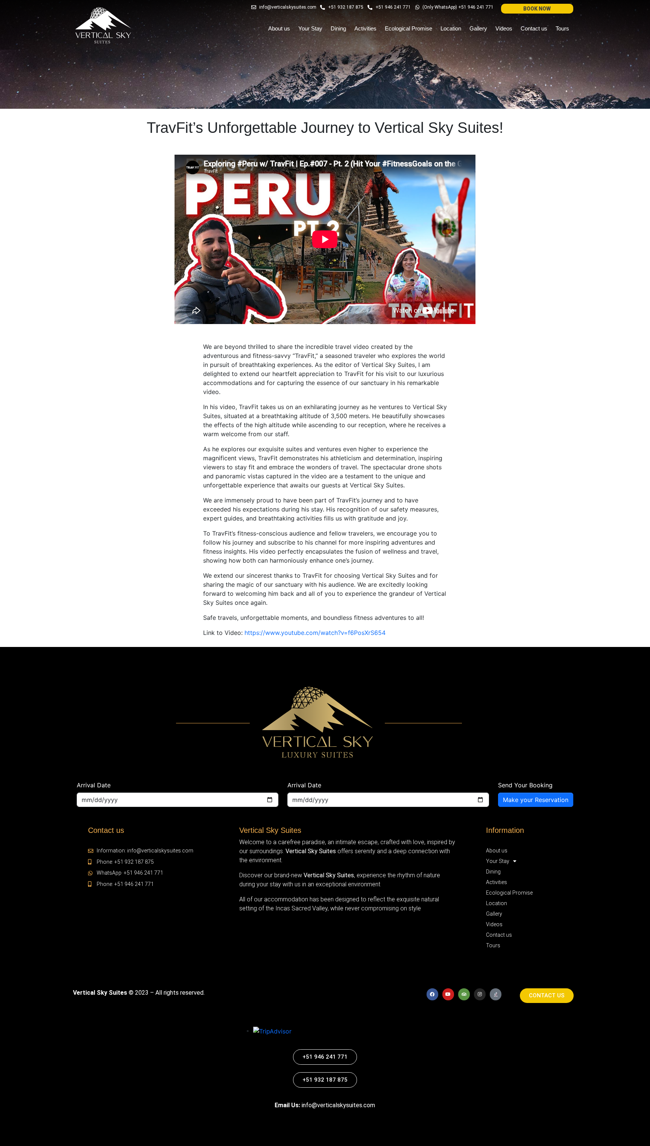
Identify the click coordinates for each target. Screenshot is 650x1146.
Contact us (534, 28)
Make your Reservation (535, 800)
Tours (562, 28)
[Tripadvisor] (464, 994)
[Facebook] (432, 994)
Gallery (478, 28)
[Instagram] (480, 994)
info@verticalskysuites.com (338, 1105)
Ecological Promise (408, 28)
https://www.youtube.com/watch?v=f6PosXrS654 (315, 632)
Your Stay (310, 28)
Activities (365, 28)
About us (279, 28)
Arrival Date (94, 785)
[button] (537, 9)
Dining (338, 28)
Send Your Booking (525, 785)
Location (450, 28)
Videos (503, 28)
